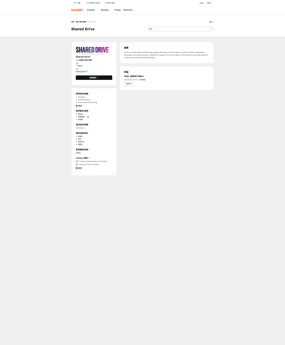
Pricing (117, 10)
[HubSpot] (76, 10)
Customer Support (94, 3)
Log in (202, 3)
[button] (211, 21)
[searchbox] (180, 29)
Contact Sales (110, 3)
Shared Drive (81, 71)
